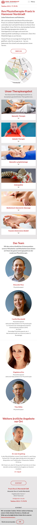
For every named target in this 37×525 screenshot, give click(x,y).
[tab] (18, 110)
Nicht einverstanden (8, 522)
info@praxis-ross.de (18, 498)
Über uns (18, 51)
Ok (20, 522)
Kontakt (18, 483)
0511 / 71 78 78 (12, 6)
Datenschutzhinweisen (8, 517)
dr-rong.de (18, 471)
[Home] (10, 2)
